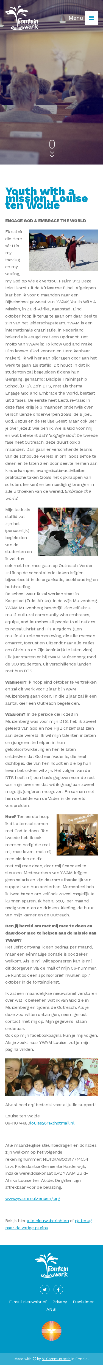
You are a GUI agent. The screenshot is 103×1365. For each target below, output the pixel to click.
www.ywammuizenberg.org (32, 1198)
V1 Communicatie (56, 1359)
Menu (77, 18)
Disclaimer (83, 1301)
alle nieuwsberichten (48, 1220)
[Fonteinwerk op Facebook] (58, 1289)
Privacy (59, 1301)
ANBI (51, 1309)
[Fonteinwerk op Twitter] (44, 1289)
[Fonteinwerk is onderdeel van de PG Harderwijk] (51, 1340)
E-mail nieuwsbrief (28, 1301)
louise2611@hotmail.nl (52, 1123)
